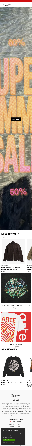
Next (29, 120)
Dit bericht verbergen (9, 439)
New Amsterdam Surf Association (18, 413)
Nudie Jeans (22, 410)
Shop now (16, 119)
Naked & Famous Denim (12, 410)
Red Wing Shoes (8, 411)
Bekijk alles (6, 237)
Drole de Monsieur (20, 415)
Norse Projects (10, 415)
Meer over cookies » (8, 442)
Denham (28, 410)
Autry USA (6, 413)
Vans (28, 413)
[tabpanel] (16, 118)
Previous (3, 120)
